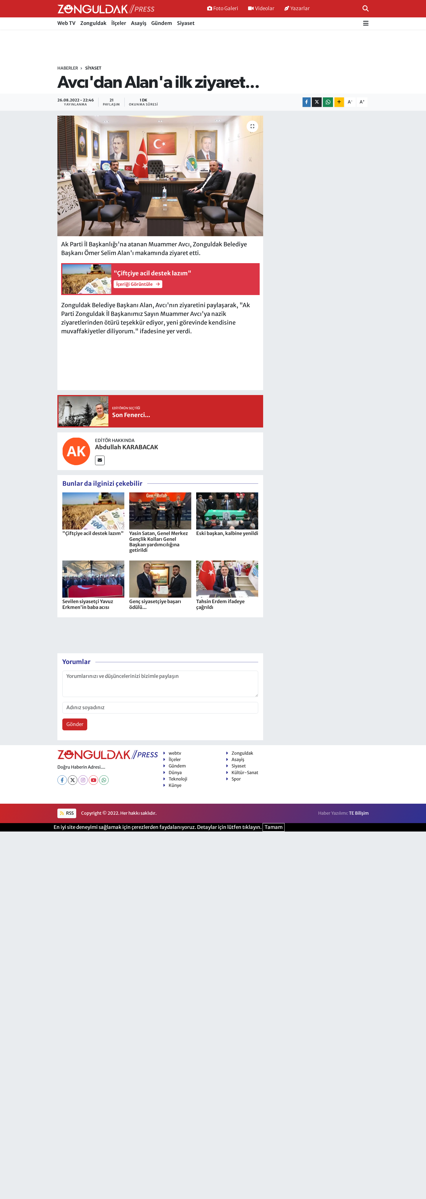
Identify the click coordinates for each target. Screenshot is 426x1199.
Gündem (161, 23)
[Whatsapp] (104, 780)
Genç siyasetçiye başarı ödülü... (155, 604)
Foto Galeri (225, 8)
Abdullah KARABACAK (126, 447)
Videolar (264, 8)
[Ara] (366, 8)
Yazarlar (300, 8)
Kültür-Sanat (245, 772)
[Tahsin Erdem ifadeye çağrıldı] (227, 579)
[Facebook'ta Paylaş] (307, 102)
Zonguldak (93, 23)
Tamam (274, 827)
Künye (175, 785)
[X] (72, 780)
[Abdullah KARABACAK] (76, 451)
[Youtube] (93, 780)
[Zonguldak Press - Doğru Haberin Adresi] (105, 9)
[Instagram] (83, 780)
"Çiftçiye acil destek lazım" (93, 533)
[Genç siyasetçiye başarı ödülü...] (160, 579)
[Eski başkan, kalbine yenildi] (227, 510)
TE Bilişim (359, 813)
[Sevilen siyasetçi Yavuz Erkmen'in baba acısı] (93, 579)
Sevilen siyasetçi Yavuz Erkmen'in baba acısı (87, 604)
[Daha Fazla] (339, 102)
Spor (236, 779)
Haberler (67, 68)
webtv (175, 753)
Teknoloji (178, 779)
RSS (69, 813)
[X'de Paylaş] (317, 102)
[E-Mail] (100, 460)
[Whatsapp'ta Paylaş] (328, 102)
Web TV (66, 23)
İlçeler (118, 23)
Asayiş (138, 23)
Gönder (74, 724)
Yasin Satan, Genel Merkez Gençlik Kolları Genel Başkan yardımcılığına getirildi (158, 541)
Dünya (175, 772)
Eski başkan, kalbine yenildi (227, 533)
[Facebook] (62, 780)
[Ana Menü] (366, 23)
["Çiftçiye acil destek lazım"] (93, 510)
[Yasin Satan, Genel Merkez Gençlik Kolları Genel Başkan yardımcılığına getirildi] (160, 510)
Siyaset (185, 23)
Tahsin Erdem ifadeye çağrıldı (220, 604)
